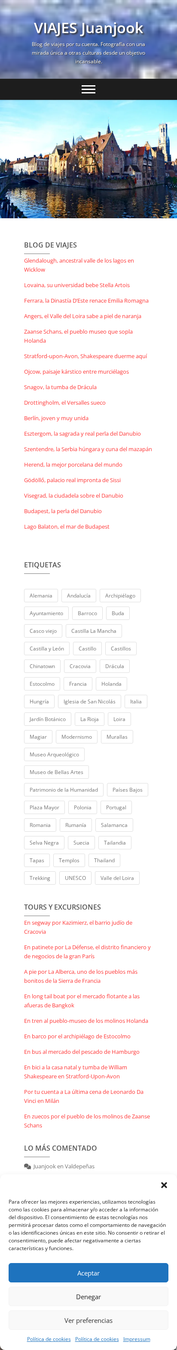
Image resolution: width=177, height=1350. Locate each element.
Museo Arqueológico (54, 754)
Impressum (136, 1339)
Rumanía (75, 825)
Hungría (39, 701)
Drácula (114, 666)
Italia (136, 701)
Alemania (41, 595)
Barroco (87, 613)
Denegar (88, 1296)
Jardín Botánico (48, 719)
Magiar (38, 736)
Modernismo (76, 736)
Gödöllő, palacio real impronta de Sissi (72, 480)
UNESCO (75, 878)
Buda (118, 613)
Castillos (121, 648)
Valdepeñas (80, 1166)
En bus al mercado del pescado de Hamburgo (82, 1052)
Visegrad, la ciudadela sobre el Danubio (73, 495)
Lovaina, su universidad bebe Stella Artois (77, 285)
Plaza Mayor (44, 807)
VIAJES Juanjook (88, 27)
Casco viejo (43, 631)
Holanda (111, 683)
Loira (119, 719)
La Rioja (89, 719)
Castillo (87, 648)
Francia (78, 683)
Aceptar (88, 1273)
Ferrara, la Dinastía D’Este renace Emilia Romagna (86, 300)
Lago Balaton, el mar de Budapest (67, 526)
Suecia (81, 842)
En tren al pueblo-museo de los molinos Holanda (86, 1021)
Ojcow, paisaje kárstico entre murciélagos (76, 371)
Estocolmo (42, 683)
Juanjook (45, 1166)
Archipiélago (120, 595)
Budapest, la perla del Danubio (63, 511)
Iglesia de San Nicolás (90, 701)
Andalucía (79, 595)
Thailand (104, 860)
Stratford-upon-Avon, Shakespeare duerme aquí (85, 356)
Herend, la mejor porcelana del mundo (73, 464)
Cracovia (80, 666)
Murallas (117, 736)
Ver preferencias (88, 1320)
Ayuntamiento (46, 613)
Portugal (116, 807)
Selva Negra (44, 842)
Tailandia (115, 842)
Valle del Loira (117, 878)
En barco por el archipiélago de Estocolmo (77, 1036)
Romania (40, 825)
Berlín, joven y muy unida (56, 418)
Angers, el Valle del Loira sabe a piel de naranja (82, 316)
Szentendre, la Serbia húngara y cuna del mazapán (88, 449)
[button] (164, 1185)
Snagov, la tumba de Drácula (60, 387)
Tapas (37, 860)
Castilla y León (47, 648)
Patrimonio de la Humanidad (64, 789)
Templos (69, 860)
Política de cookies (49, 1339)
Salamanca (114, 825)
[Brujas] (88, 159)
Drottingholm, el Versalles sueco (65, 402)
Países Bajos (128, 789)
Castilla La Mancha (93, 631)
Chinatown (42, 666)
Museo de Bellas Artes (56, 772)
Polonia (83, 807)
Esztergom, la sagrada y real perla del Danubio (82, 433)
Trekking (40, 878)
